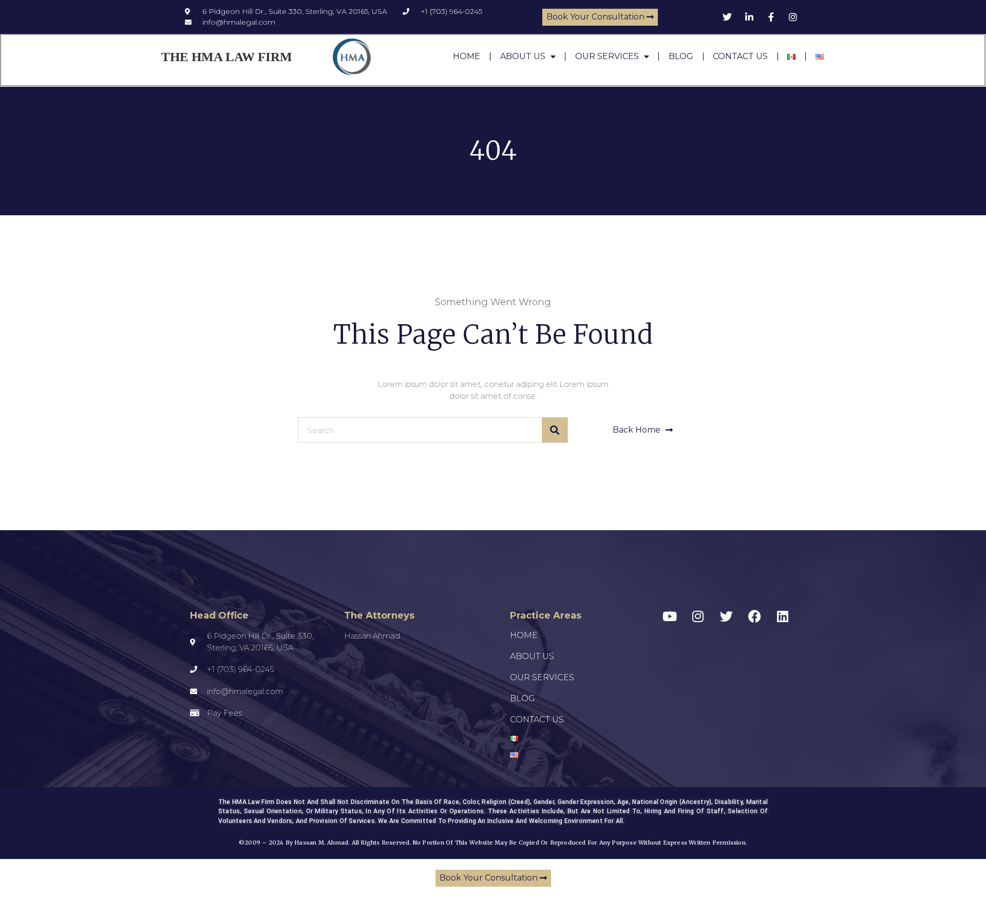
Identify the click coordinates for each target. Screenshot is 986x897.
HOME (466, 56)
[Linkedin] (782, 616)
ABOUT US (522, 56)
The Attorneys (379, 615)
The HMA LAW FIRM (226, 57)
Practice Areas (545, 615)
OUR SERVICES (607, 56)
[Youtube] (669, 616)
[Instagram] (698, 616)
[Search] (554, 430)
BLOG (681, 56)
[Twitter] (726, 616)
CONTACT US (740, 56)
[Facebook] (754, 616)
